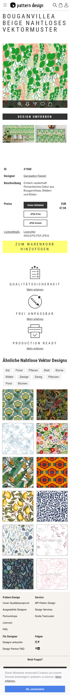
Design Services (43, 609)
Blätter (9, 377)
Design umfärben (35, 116)
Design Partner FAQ (13, 648)
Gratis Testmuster (44, 616)
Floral (19, 370)
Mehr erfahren (35, 289)
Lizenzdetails (12, 232)
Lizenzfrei (29, 232)
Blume (59, 370)
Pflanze (33, 370)
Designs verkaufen (13, 642)
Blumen (22, 383)
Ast (8, 370)
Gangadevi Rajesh (35, 176)
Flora (9, 383)
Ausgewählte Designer (15, 609)
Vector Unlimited (35, 205)
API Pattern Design (45, 603)
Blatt (46, 370)
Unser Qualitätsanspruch (16, 603)
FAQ (5, 629)
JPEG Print (35, 214)
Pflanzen (53, 377)
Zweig (38, 377)
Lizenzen (7, 622)
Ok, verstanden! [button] (35, 689)
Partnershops (10, 616)
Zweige (24, 377)
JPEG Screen (35, 223)
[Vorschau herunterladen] (27, 104)
